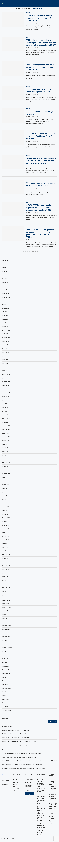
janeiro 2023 (5, 422)
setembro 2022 (6, 437)
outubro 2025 (5, 300)
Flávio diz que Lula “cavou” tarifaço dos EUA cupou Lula (53, 806)
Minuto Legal (5, 666)
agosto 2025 (5, 308)
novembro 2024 (6, 341)
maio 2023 (5, 407)
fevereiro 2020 (6, 518)
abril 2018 (4, 580)
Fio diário (4, 651)
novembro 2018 (6, 562)
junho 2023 (5, 403)
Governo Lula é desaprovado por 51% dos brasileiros (15, 730)
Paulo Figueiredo (6, 692)
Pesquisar (5, 718)
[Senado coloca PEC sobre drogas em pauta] (13, 115)
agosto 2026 (5, 264)
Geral (3, 655)
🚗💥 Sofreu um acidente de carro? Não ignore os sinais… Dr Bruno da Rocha (41, 829)
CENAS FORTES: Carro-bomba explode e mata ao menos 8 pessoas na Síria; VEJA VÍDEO (38, 207)
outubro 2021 (5, 477)
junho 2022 (5, 448)
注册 (3, 753)
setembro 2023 (6, 392)
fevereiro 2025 (6, 330)
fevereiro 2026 (6, 286)
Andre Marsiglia (6, 603)
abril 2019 (4, 551)
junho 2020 (5, 514)
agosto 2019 (5, 540)
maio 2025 (5, 319)
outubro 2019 (5, 532)
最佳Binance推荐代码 (7, 768)
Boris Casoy (5, 618)
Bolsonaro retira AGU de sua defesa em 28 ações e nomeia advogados (24, 753)
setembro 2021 (6, 481)
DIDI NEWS (5, 644)
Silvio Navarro (5, 703)
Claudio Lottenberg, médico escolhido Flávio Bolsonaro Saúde (52, 818)
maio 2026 (5, 275)
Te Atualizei (5, 706)
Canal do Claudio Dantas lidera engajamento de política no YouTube (19, 745)
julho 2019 (4, 543)
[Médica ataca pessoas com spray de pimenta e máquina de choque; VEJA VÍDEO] (13, 68)
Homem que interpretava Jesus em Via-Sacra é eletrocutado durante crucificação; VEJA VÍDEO (41, 160)
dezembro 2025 (6, 293)
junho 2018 (5, 573)
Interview (4, 662)
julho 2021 (4, 488)
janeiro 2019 (5, 558)
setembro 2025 (6, 304)
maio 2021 (5, 495)
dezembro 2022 (6, 426)
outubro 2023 (5, 389)
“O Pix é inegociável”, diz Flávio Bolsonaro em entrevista (53, 796)
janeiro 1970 (5, 595)
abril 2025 (4, 323)
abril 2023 (4, 411)
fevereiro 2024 (6, 374)
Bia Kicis (4, 614)
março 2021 (5, 503)
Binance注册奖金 (6, 760)
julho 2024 (4, 356)
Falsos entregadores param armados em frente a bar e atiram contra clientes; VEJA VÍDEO (35, 760)
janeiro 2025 (5, 334)
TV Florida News (6, 710)
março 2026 (5, 282)
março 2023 (5, 415)
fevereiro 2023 (6, 418)
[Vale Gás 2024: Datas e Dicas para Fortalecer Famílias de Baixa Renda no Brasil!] (13, 137)
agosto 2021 (5, 484)
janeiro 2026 (5, 289)
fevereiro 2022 (6, 462)
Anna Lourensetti (6, 607)
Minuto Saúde (5, 669)
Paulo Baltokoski (6, 688)
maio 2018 (5, 576)
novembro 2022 (6, 429)
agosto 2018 (5, 569)
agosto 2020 (5, 506)
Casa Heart (5, 622)
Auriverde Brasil (6, 611)
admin (29, 23)
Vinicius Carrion (6, 714)
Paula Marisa (5, 684)
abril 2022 (4, 455)
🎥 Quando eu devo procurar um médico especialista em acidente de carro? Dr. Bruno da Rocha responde (41, 813)
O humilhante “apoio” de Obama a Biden (26, 757)
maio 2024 (5, 363)
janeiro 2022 (5, 466)
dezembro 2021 (6, 470)
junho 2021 (5, 492)
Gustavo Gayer (6, 658)
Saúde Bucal (5, 699)
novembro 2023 (6, 385)
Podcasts (4, 695)
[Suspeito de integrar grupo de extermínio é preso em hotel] (13, 93)
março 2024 (5, 370)
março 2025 (5, 326)
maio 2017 (5, 591)
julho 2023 (4, 400)
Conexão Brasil (6, 636)
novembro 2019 (6, 529)
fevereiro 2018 (6, 587)
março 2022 (5, 459)
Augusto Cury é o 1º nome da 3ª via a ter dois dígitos (15, 737)
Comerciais (5, 633)
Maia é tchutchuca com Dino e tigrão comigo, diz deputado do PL (26, 764)
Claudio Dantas (6, 629)
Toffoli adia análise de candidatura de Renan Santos (15, 734)
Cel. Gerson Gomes (7, 625)
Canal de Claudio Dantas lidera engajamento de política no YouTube (19, 741)
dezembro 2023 (6, 381)
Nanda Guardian (6, 673)
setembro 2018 (6, 565)
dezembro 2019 (6, 525)
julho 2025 (4, 312)
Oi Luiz (4, 681)
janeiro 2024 (5, 378)
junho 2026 (5, 271)
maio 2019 (5, 547)
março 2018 (5, 584)
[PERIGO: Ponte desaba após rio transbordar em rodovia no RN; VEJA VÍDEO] (13, 19)
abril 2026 (4, 278)
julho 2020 (4, 510)
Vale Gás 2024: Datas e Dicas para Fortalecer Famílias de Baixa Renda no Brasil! (41, 136)
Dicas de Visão (6, 640)
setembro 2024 (6, 348)
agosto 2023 (5, 396)
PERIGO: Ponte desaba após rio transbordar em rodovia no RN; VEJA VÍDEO (39, 17)
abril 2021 (4, 499)
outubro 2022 (5, 433)
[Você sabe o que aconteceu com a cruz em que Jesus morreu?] (13, 187)
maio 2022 (5, 451)
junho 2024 (5, 359)
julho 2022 (4, 444)
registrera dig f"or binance (8, 757)
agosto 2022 (5, 440)
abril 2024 (4, 367)
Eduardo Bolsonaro (7, 647)
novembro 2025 (6, 297)
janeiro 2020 (5, 521)
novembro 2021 (6, 473)
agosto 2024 (5, 352)
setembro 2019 (6, 536)
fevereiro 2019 (6, 554)
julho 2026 (4, 267)
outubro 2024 (5, 345)
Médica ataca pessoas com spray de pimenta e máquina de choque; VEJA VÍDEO (40, 67)
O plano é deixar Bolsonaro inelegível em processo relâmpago (30, 768)
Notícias (4, 677)
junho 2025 (5, 315)
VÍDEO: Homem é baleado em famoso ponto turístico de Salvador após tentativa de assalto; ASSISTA (41, 42)
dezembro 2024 (6, 337)
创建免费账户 (5, 764)
